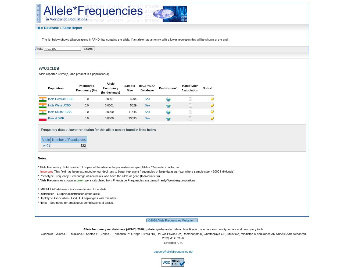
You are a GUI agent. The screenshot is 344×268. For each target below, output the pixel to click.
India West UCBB (59, 105)
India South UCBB (59, 111)
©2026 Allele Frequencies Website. (172, 220)
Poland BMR (56, 118)
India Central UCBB (60, 99)
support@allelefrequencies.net (173, 251)
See (147, 99)
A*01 (46, 146)
